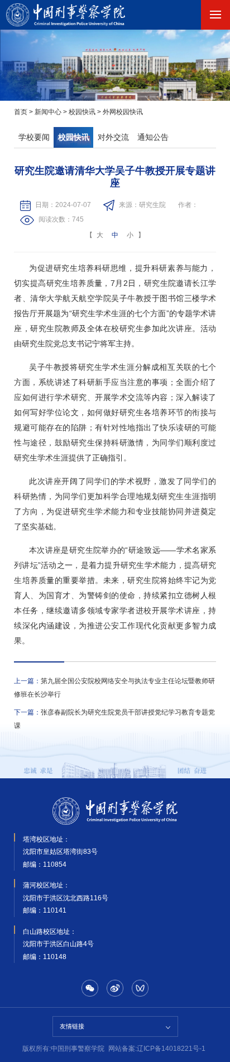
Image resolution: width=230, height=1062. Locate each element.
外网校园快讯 (123, 112)
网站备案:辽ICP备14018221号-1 (156, 1048)
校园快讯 (82, 112)
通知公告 (153, 137)
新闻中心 (48, 112)
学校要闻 (34, 137)
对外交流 (113, 137)
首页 (20, 112)
